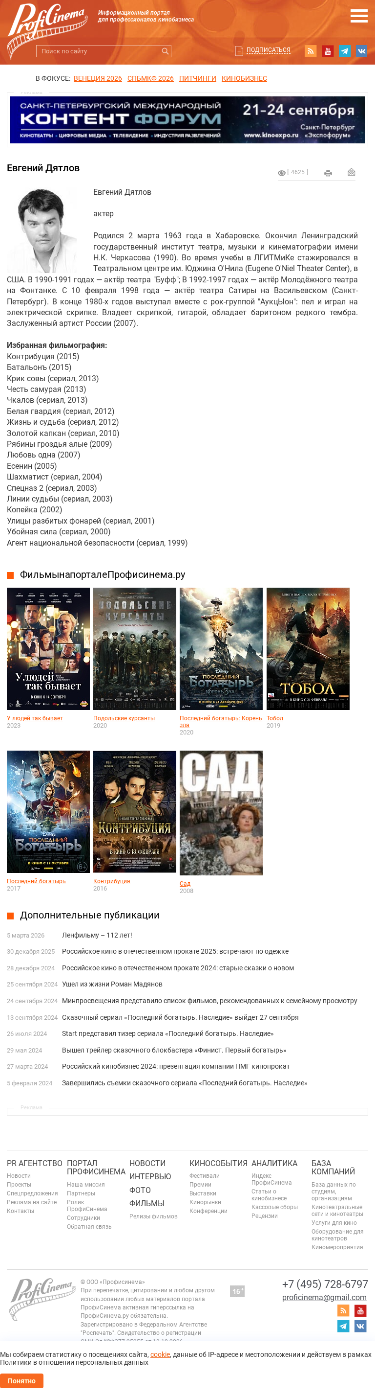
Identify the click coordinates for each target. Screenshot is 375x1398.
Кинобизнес (244, 78)
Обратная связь (89, 1226)
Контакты (20, 1211)
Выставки (202, 1193)
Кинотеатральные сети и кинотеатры (337, 1210)
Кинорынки (205, 1202)
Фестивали (204, 1175)
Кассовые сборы (274, 1207)
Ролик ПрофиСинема (87, 1206)
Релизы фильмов (153, 1216)
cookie (160, 1354)
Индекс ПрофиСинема (271, 1179)
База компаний (333, 1168)
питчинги (197, 78)
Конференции (208, 1211)
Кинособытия (218, 1163)
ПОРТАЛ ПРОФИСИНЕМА (96, 1168)
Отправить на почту (351, 172)
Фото (140, 1190)
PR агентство (34, 1163)
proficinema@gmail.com (324, 1297)
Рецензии (264, 1216)
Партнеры (81, 1193)
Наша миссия (86, 1184)
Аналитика (274, 1163)
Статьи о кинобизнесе (269, 1195)
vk (362, 51)
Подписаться (269, 49)
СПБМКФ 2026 (150, 78)
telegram (345, 51)
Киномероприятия (337, 1247)
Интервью (150, 1176)
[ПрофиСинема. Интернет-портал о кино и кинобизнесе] (47, 20)
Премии (200, 1184)
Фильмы (147, 1203)
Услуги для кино (334, 1222)
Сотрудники (83, 1218)
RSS (310, 51)
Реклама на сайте (32, 1202)
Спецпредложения (32, 1193)
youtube (327, 51)
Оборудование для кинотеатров (338, 1235)
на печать (328, 173)
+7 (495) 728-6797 (325, 1284)
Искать (165, 51)
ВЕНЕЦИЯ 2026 (98, 78)
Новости (19, 1175)
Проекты (19, 1184)
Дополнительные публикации (90, 915)
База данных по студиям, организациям (334, 1191)
